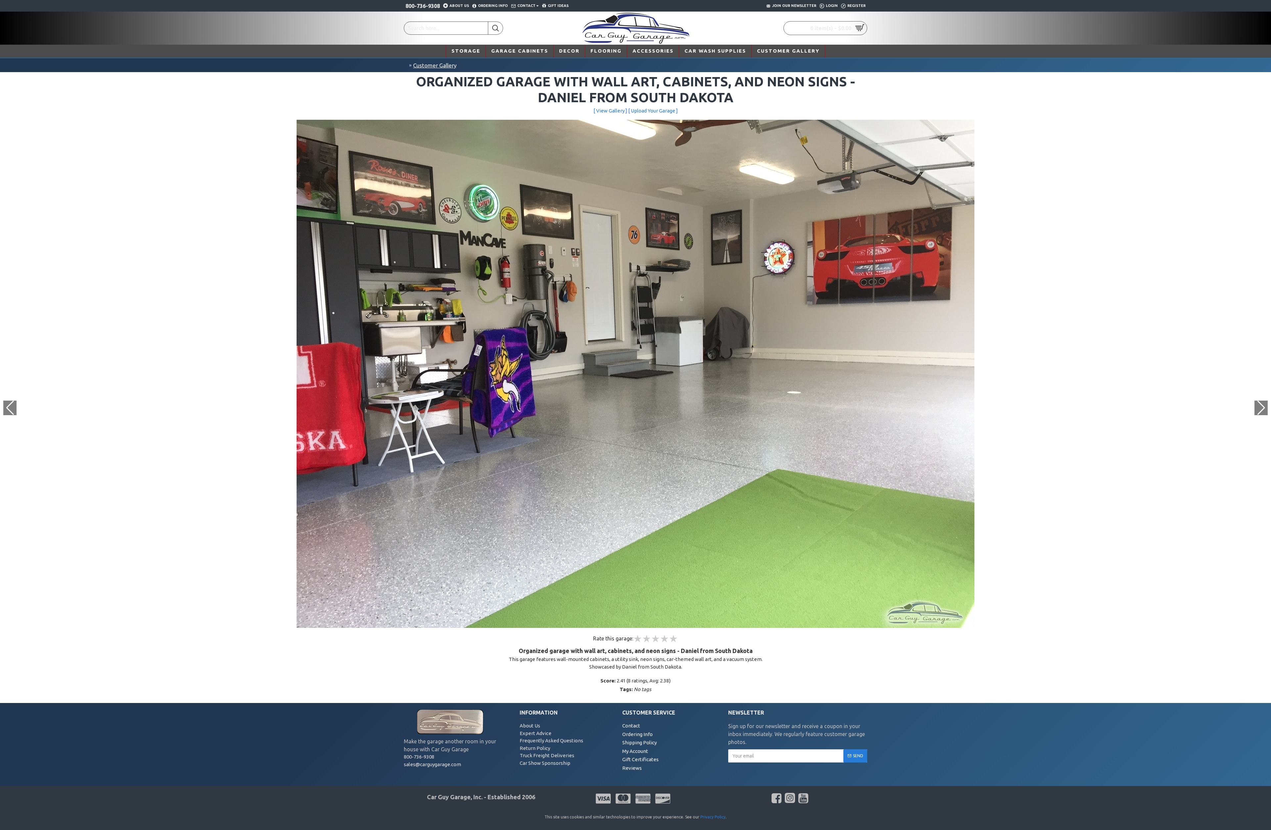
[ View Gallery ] (610, 110)
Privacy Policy (713, 817)
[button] (1261, 408)
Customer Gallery (434, 65)
